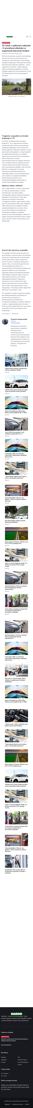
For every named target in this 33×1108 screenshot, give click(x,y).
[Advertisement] (16, 17)
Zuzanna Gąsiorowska (16, 53)
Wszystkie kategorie (23, 1062)
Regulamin (7, 1104)
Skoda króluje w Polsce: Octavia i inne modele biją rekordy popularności (16, 587)
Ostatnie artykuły (22, 1059)
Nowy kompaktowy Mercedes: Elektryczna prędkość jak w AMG (16, 412)
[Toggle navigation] (27, 36)
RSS (19, 1057)
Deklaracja (4, 1059)
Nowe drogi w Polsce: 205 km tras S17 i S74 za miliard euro (16, 542)
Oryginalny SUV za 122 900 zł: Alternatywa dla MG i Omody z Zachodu (15, 871)
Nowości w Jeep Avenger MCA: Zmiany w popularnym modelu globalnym (15, 680)
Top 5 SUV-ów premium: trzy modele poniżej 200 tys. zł (14, 433)
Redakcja (3, 1057)
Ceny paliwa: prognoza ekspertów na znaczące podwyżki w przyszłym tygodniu (16, 610)
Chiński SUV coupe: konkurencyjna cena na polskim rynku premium (16, 390)
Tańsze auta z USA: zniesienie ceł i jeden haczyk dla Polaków (16, 725)
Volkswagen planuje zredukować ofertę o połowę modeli (16, 369)
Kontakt (3, 1062)
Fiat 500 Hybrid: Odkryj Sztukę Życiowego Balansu (15, 521)
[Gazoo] (9, 36)
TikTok (5, 1076)
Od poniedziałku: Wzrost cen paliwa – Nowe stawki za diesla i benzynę (15, 499)
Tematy (20, 1064)
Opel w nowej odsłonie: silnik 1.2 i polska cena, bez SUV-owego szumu (16, 564)
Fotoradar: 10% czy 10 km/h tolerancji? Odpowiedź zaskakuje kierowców (16, 455)
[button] (30, 36)
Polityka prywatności (17, 1104)
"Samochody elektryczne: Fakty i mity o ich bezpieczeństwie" (16, 477)
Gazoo (10, 1101)
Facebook (5, 1073)
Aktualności (6, 42)
